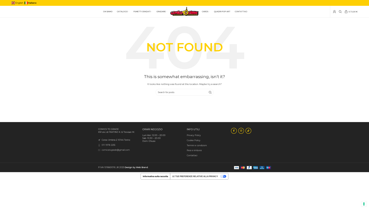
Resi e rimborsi (194, 150)
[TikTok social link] (248, 131)
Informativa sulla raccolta (155, 176)
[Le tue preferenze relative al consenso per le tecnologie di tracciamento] (364, 204)
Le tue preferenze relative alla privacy (195, 176)
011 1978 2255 (108, 145)
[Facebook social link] (234, 131)
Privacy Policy (194, 135)
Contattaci (192, 155)
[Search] (340, 12)
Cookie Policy (193, 140)
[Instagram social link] (241, 131)
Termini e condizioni (197, 145)
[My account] (334, 12)
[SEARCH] (210, 92)
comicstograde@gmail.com (116, 150)
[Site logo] (184, 11)
